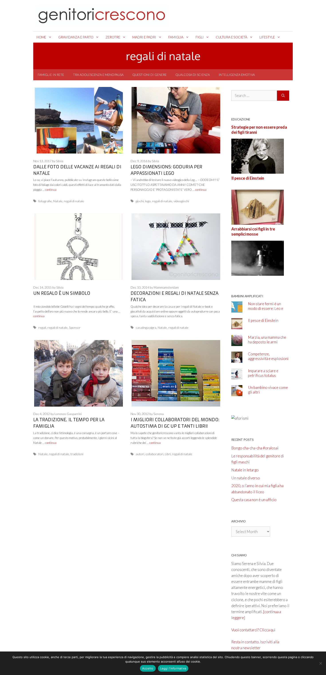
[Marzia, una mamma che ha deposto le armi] (236, 342)
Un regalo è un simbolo (61, 293)
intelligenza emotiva (237, 75)
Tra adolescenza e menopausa (98, 75)
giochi (140, 201)
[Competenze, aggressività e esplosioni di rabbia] (236, 359)
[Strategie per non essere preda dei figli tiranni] (257, 170)
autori (140, 454)
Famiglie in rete (51, 75)
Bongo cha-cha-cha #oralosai (255, 448)
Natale (58, 201)
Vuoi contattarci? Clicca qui (253, 630)
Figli (200, 37)
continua (50, 189)
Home (41, 37)
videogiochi (181, 201)
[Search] (283, 95)
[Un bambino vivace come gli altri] (236, 393)
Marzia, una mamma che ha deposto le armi (267, 339)
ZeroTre (113, 37)
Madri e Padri (144, 37)
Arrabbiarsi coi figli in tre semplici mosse (253, 231)
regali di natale (74, 201)
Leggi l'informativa (173, 668)
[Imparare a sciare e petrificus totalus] (236, 376)
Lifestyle (267, 37)
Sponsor (75, 327)
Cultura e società (231, 37)
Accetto (147, 668)
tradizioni (77, 454)
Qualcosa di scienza (192, 75)
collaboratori (154, 454)
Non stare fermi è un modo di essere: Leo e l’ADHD (265, 308)
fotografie (45, 201)
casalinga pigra (146, 327)
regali (42, 327)
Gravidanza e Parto (75, 37)
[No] (320, 663)
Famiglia (175, 37)
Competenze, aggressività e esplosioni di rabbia (268, 359)
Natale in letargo (245, 470)
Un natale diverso (245, 478)
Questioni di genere (149, 75)
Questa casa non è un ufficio (254, 499)
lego (148, 201)
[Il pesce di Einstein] (257, 221)
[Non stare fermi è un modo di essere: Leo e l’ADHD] (236, 309)
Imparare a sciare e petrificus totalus (263, 373)
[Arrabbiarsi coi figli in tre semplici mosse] (257, 272)
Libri (168, 454)
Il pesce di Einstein (247, 178)
